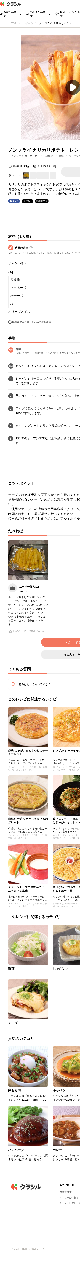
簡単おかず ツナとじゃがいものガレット (28, 820)
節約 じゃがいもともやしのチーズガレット (28, 752)
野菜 (11, 968)
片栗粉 (15, 279)
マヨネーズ (18, 287)
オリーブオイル (19, 312)
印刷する (43, 201)
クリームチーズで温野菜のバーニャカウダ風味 (27, 888)
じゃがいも (16, 263)
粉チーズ (16, 295)
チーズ (13, 1023)
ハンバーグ (16, 1150)
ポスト (29, 201)
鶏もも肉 (14, 1090)
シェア (16, 201)
